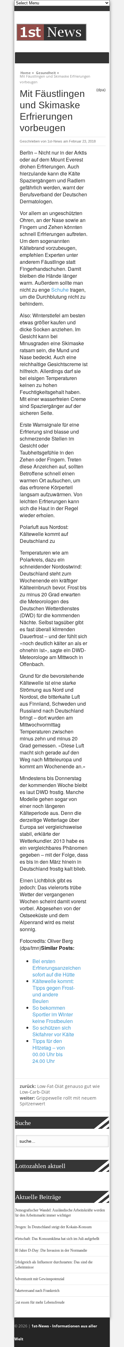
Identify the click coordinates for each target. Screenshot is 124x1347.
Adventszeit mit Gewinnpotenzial (39, 1279)
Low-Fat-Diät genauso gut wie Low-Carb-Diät (60, 1089)
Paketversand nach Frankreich (36, 1290)
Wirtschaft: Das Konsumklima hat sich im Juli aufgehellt (56, 1238)
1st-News (54, 141)
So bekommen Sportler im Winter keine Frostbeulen (52, 1014)
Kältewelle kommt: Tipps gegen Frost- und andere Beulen (53, 991)
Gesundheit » (47, 71)
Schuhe (60, 289)
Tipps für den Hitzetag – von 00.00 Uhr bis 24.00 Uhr (48, 1050)
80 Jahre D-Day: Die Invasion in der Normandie (50, 1250)
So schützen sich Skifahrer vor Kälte (53, 1031)
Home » (27, 71)
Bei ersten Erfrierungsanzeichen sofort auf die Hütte (56, 967)
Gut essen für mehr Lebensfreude (39, 1302)
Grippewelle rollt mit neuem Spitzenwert (58, 1101)
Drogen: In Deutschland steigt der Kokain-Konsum (53, 1227)
